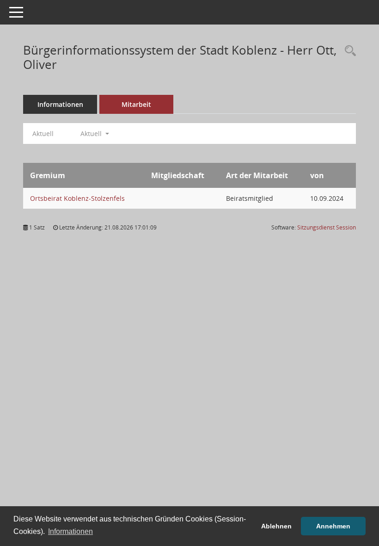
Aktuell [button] (92, 133)
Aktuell (43, 133)
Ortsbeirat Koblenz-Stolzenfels (77, 198)
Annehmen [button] (333, 526)
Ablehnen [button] (276, 526)
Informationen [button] (70, 531)
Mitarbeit (136, 104)
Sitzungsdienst (326, 227)
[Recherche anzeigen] (348, 51)
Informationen (60, 104)
